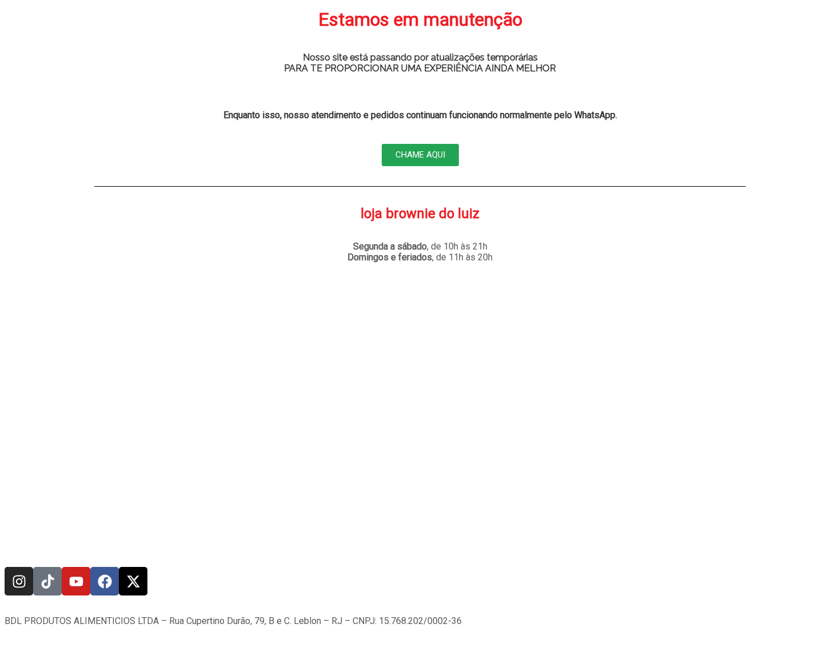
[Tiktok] (47, 581)
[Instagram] (19, 581)
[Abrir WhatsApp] (811, 623)
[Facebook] (104, 581)
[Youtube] (76, 581)
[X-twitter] (133, 581)
